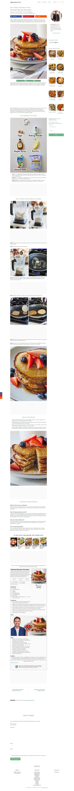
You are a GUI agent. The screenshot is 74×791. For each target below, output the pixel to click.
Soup (37, 784)
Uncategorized (37, 785)
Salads (37, 780)
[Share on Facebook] (1, 393)
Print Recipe (37, 80)
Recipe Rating (13, 723)
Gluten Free (37, 777)
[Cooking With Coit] (15, 3)
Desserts (37, 775)
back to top (37, 766)
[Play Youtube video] (28, 626)
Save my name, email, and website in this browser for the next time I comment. (29, 755)
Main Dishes (37, 779)
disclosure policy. (32, 13)
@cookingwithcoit (25, 667)
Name (11, 743)
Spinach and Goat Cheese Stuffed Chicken (39, 690)
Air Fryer (37, 772)
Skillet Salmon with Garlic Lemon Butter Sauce (18, 690)
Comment (12, 727)
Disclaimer (17, 773)
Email (11, 749)
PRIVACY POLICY (45, 787)
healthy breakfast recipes (26, 112)
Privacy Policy (17, 772)
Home (11, 7)
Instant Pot (37, 778)
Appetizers (37, 773)
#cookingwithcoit (35, 667)
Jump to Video (30, 80)
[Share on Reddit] (1, 398)
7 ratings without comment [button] (28, 700)
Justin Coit (16, 584)
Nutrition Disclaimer (14, 662)
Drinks (37, 776)
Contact (57, 772)
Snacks (37, 783)
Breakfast (16, 7)
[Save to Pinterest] (1, 395)
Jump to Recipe (21, 80)
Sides (37, 781)
